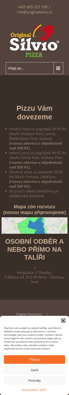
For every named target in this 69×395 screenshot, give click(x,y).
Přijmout (34, 359)
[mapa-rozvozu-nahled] (34, 219)
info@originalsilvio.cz (34, 12)
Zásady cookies (29, 389)
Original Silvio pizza (29, 314)
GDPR (43, 389)
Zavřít (34, 370)
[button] (63, 321)
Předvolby (34, 380)
